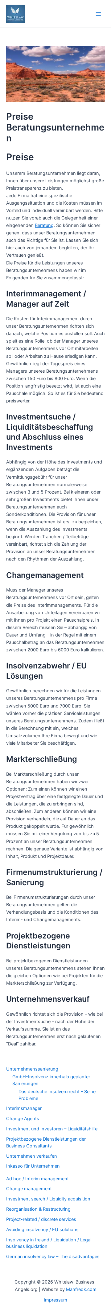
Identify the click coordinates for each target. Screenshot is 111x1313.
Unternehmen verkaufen (31, 1156)
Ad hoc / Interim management (37, 1179)
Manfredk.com (81, 1289)
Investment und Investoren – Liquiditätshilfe (51, 1129)
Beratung (44, 225)
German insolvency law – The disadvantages (53, 1256)
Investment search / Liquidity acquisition (48, 1199)
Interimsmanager (24, 1108)
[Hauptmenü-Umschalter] (98, 13)
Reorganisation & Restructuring (38, 1209)
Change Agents (22, 1118)
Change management (29, 1188)
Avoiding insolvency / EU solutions (42, 1229)
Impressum (55, 1300)
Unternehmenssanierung (32, 1069)
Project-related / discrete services (41, 1219)
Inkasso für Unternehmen (33, 1166)
